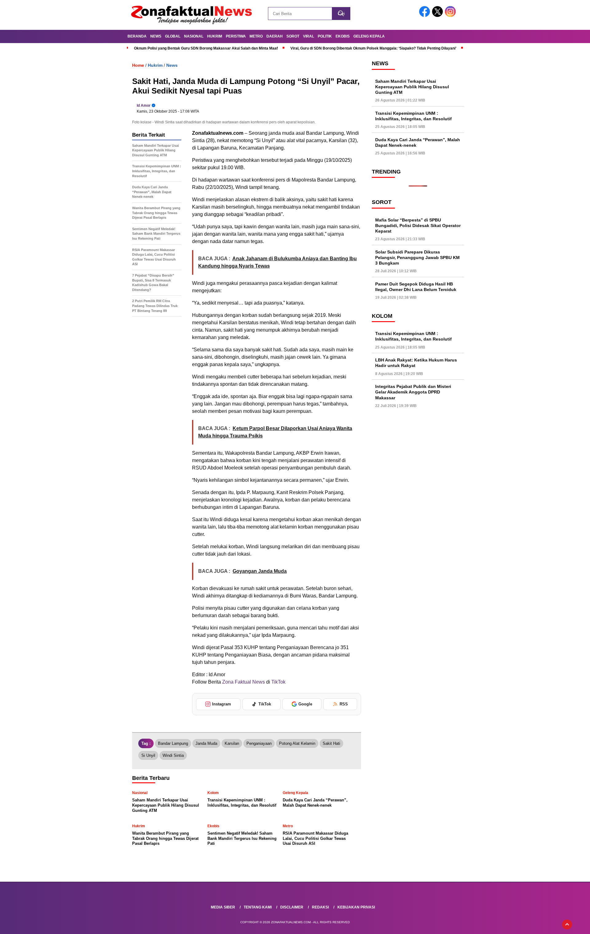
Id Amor (144, 105)
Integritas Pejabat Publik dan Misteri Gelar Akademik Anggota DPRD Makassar (413, 392)
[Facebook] (425, 15)
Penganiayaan (259, 743)
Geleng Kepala (369, 36)
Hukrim (214, 36)
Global (172, 36)
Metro (256, 36)
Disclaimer (291, 907)
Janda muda (206, 743)
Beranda (137, 36)
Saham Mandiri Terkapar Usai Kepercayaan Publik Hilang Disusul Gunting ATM (412, 86)
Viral (308, 36)
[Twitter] (438, 15)
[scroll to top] (567, 924)
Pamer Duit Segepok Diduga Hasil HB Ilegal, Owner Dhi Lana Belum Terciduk (415, 286)
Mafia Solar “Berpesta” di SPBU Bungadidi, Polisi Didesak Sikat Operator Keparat (418, 225)
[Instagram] (451, 15)
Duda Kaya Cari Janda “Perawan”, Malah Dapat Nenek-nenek (417, 142)
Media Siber (223, 907)
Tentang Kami (258, 907)
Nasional (193, 36)
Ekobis (343, 36)
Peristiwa (236, 36)
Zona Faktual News (243, 682)
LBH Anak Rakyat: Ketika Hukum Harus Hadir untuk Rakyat (416, 362)
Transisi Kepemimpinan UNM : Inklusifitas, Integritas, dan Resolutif (413, 116)
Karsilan (232, 743)
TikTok (278, 682)
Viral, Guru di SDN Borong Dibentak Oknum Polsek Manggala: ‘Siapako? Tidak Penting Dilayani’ (373, 48)
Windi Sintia (173, 755)
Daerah (274, 36)
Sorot (292, 36)
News (155, 36)
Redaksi (320, 907)
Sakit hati (331, 743)
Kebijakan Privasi (356, 907)
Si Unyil (148, 755)
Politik (325, 36)
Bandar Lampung (173, 743)
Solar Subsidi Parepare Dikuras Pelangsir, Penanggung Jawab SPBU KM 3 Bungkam (417, 257)
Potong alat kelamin (297, 743)
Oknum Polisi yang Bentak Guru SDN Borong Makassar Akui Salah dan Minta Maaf (206, 48)
